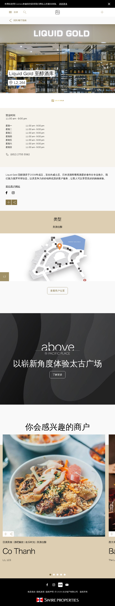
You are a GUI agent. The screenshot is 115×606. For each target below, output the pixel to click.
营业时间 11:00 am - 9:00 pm (16, 117)
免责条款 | (32, 592)
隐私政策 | (41, 592)
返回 (110, 573)
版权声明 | (50, 592)
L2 (4, 276)
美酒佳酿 (57, 226)
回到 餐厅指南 (20, 20)
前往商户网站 (13, 186)
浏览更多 (63, 4)
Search (24, 12)
